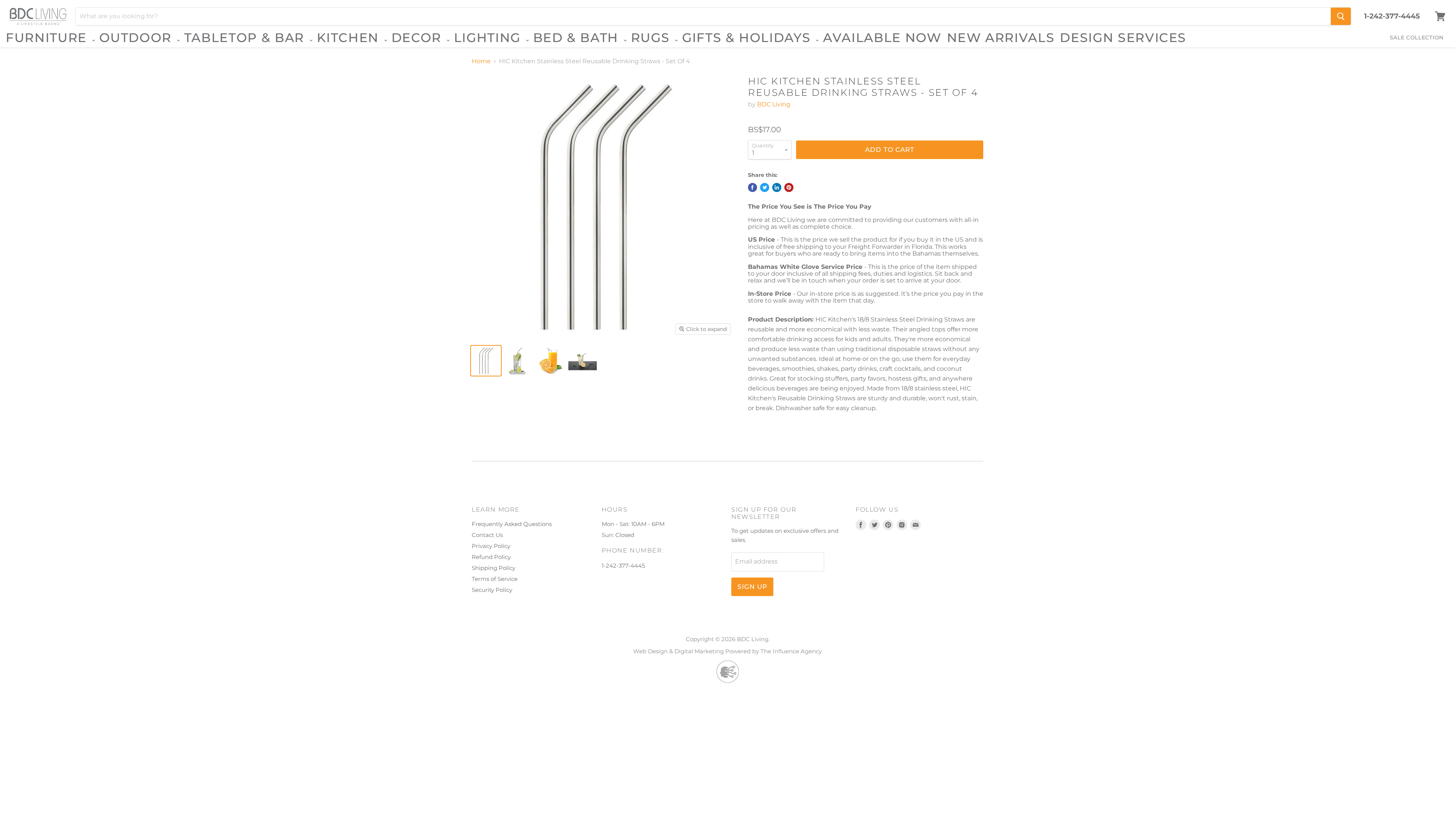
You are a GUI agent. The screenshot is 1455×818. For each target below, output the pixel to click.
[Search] (1341, 16)
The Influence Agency (791, 651)
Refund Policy (491, 556)
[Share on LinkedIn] (776, 187)
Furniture (48, 38)
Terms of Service (495, 578)
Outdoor (137, 38)
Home (481, 61)
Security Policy (492, 589)
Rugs (652, 38)
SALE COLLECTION (1417, 37)
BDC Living (773, 104)
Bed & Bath (578, 38)
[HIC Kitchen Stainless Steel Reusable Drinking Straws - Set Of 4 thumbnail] (486, 361)
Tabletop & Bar (246, 38)
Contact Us (487, 535)
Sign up (752, 586)
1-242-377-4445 (1392, 16)
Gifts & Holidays (748, 38)
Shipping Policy (493, 567)
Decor (418, 38)
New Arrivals (1001, 37)
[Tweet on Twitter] (764, 187)
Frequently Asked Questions (512, 524)
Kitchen (350, 38)
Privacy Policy (491, 545)
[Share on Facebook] (752, 187)
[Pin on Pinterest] (788, 187)
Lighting (489, 38)
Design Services (1123, 37)
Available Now (882, 37)
